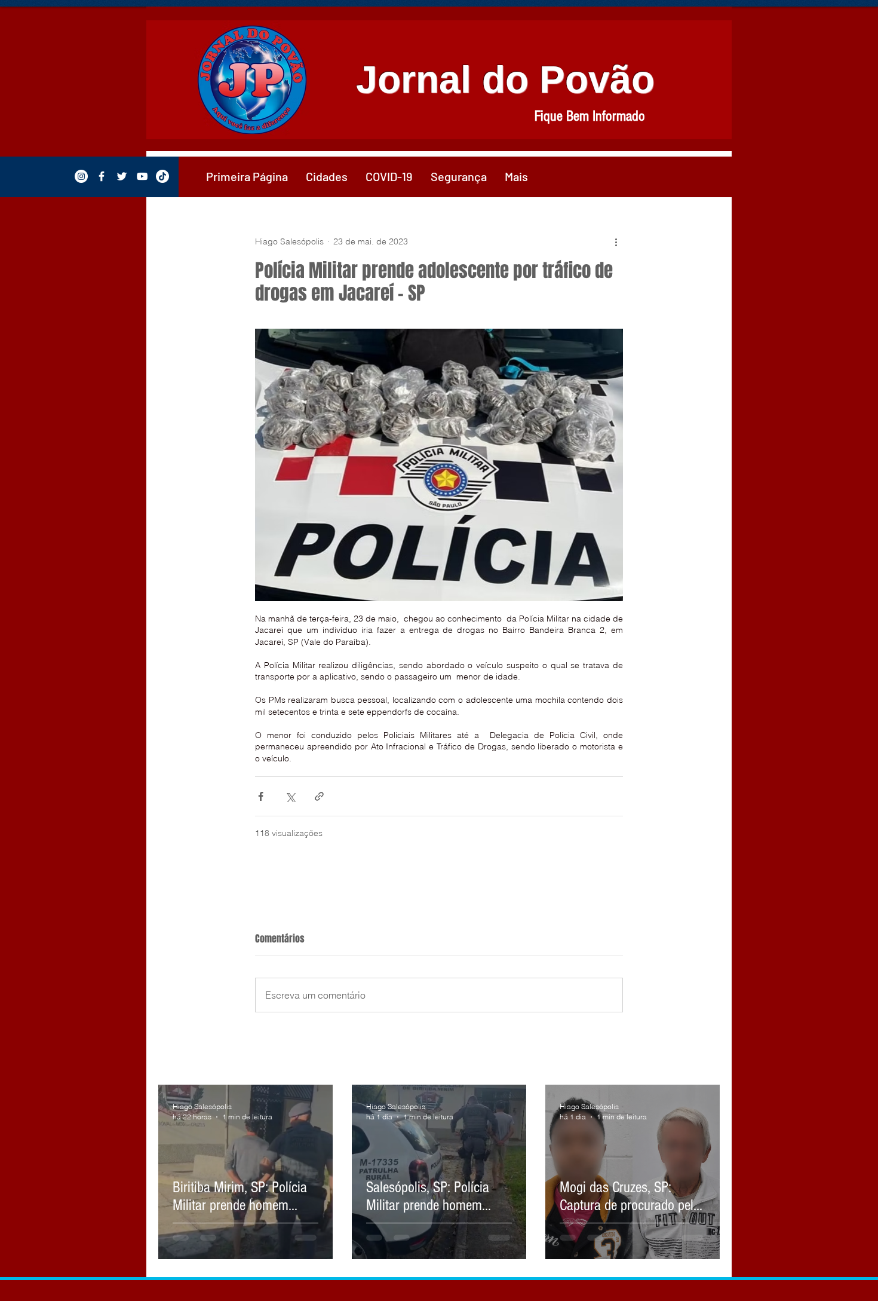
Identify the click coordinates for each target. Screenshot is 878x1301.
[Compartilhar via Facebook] (260, 796)
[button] (327, 176)
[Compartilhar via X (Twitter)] (290, 796)
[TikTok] (162, 176)
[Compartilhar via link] (319, 796)
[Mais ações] (616, 241)
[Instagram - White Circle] (81, 176)
